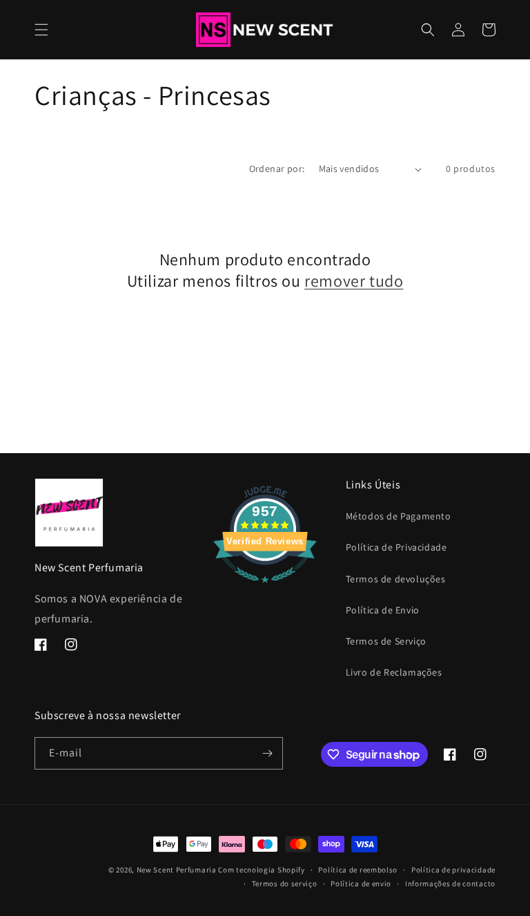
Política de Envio (383, 610)
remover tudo (353, 281)
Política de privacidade (453, 870)
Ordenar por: (277, 168)
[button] (41, 30)
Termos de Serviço (386, 641)
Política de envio (361, 883)
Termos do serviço (284, 883)
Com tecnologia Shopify (261, 870)
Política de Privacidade (396, 547)
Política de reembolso (358, 870)
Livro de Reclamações (394, 672)
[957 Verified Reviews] (265, 589)
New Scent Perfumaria (177, 870)
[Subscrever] (267, 753)
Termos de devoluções (396, 579)
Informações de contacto (450, 883)
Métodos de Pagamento (398, 516)
